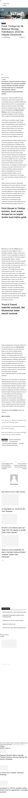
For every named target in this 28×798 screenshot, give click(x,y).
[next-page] (3, 560)
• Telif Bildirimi (17, 732)
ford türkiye (21, 443)
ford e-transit (5, 441)
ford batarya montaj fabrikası (15, 439)
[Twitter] (11, 43)
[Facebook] (8, 43)
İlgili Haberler (6, 492)
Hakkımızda (6, 3)
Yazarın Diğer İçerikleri (17, 492)
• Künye (4, 732)
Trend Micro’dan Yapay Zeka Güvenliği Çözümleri (14, 627)
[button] (2, 10)
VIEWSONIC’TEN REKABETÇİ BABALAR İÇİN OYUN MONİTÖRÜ (13, 616)
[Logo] (11, 16)
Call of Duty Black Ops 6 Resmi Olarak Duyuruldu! (14, 612)
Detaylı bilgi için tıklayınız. (19, 744)
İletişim (5, 5)
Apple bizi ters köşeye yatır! (8, 624)
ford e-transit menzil (13, 441)
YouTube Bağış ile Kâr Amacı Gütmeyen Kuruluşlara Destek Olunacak (7, 466)
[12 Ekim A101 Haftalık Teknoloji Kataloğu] (14, 768)
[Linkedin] (18, 43)
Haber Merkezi (7, 37)
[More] (26, 43)
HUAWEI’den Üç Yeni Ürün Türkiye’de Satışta (12, 620)
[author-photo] (14, 482)
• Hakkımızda (9, 732)
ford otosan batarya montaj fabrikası (9, 443)
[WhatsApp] (15, 43)
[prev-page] (2, 560)
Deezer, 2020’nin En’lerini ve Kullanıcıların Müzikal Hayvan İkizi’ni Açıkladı (20, 466)
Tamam (2, 746)
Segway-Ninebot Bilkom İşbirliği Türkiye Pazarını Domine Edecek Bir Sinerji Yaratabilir (13, 757)
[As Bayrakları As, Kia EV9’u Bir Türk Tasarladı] (14, 500)
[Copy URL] (22, 43)
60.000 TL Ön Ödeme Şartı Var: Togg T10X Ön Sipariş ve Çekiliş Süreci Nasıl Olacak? (14, 530)
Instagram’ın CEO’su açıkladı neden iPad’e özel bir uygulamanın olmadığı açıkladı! (14, 790)
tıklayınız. (4, 412)
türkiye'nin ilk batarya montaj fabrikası (10, 445)
